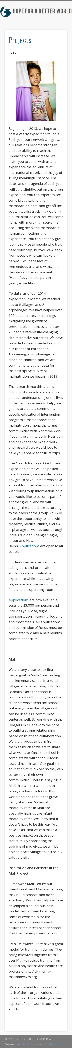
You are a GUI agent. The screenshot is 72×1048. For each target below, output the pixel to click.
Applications (29, 546)
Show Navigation (64, 38)
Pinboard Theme (29, 1044)
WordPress (51, 1044)
